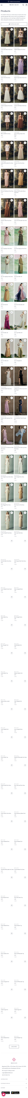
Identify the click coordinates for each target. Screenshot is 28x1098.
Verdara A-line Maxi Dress (19, 163)
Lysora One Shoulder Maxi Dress (20, 220)
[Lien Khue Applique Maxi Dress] (20, 236)
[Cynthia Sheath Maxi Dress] (7, 520)
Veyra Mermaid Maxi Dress (19, 785)
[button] (1, 4)
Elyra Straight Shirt (4, 645)
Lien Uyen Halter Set (18, 276)
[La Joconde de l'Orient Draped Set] (20, 405)
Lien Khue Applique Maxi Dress (20, 248)
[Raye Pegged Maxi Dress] (7, 492)
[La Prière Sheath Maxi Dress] (7, 376)
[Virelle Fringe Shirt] (20, 997)
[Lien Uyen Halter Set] (20, 264)
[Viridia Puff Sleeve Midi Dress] (7, 37)
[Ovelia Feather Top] (20, 913)
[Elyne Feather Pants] (7, 885)
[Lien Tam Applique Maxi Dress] (7, 264)
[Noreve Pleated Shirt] (20, 829)
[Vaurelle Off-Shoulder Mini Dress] (7, 857)
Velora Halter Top (4, 617)
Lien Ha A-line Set (4, 304)
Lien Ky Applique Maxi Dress (6, 248)
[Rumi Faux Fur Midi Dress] (20, 492)
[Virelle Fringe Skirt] (7, 997)
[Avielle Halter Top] (7, 660)
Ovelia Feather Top (18, 925)
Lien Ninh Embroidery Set (19, 304)
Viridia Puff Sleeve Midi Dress (6, 49)
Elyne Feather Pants (5, 897)
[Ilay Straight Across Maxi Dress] (7, 464)
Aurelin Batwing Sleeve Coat (19, 813)
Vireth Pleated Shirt (5, 729)
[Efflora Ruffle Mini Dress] (7, 121)
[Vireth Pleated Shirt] (7, 716)
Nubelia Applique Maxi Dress (6, 105)
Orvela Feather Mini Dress (19, 869)
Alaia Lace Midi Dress (18, 533)
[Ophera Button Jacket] (7, 688)
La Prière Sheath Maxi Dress (6, 388)
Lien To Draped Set (18, 360)
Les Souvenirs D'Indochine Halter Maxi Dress (7, 448)
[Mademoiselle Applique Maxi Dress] (7, 405)
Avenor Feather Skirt (5, 953)
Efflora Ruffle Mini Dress (5, 133)
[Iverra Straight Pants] (20, 716)
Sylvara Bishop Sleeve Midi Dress (19, 134)
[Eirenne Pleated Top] (20, 1025)
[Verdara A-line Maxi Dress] (20, 150)
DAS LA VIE (3, 587)
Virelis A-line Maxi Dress (5, 77)
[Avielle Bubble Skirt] (20, 632)
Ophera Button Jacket (5, 701)
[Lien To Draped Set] (20, 348)
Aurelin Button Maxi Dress (6, 813)
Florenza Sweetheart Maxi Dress (7, 191)
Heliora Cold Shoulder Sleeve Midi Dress (20, 191)
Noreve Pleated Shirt (18, 841)
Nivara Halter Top (4, 757)
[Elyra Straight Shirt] (7, 632)
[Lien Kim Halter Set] (7, 348)
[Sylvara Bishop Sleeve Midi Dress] (20, 121)
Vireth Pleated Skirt (18, 701)
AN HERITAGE (3, 387)
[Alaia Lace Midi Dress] (20, 520)
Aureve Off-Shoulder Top (19, 981)
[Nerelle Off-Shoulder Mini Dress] (20, 745)
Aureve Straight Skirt (5, 981)
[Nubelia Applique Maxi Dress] (7, 93)
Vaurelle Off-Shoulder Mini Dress (7, 869)
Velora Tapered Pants (18, 589)
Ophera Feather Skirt (18, 673)
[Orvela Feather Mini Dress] (20, 857)
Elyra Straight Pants (18, 617)
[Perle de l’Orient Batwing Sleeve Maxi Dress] (20, 435)
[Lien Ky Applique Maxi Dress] (7, 236)
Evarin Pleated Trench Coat (6, 589)
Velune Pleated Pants (5, 1037)
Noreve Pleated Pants (5, 841)
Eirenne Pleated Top (18, 1037)
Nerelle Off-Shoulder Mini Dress (20, 757)
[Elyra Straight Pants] (20, 604)
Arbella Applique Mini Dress (19, 49)
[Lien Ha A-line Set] (7, 292)
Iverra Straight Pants (18, 729)
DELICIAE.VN (3, 475)
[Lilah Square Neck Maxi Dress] (20, 548)
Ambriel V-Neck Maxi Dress (6, 220)
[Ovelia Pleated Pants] (7, 913)
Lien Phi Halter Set (4, 332)
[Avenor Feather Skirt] (7, 941)
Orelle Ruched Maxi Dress (6, 785)
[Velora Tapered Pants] (20, 576)
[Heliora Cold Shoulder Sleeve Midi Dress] (20, 178)
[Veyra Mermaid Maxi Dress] (20, 773)
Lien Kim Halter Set (4, 360)
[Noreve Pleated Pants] (7, 829)
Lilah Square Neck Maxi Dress (20, 561)
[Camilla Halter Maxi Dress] (7, 548)
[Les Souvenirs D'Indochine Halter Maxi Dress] (7, 435)
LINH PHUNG (3, 48)
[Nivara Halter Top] (7, 745)
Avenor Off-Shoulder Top (19, 953)
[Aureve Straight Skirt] (7, 969)
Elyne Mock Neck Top (18, 897)
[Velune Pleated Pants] (7, 1025)
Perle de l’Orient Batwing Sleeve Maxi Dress (20, 448)
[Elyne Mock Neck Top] (20, 885)
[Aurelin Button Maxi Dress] (7, 801)
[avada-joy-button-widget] (3, 1094)
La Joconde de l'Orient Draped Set (20, 418)
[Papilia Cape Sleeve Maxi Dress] (20, 65)
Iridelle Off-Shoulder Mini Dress (7, 163)
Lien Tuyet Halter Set (18, 332)
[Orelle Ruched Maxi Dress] (7, 773)
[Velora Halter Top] (7, 604)
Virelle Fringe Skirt (4, 1009)
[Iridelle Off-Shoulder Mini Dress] (7, 150)
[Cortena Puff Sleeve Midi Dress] (20, 93)
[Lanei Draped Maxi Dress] (20, 464)
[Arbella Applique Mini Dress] (20, 37)
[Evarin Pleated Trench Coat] (7, 576)
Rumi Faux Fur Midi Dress (19, 505)
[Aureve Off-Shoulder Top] (20, 969)
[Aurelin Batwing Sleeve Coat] (20, 801)
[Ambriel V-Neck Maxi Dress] (7, 208)
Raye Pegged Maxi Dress (6, 505)
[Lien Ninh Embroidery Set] (20, 292)
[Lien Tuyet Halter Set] (20, 320)
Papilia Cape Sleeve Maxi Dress (20, 77)
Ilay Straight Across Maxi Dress (7, 476)
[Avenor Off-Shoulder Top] (20, 941)
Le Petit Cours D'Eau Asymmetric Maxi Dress (20, 389)
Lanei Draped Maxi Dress (19, 476)
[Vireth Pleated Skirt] (20, 688)
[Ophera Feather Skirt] (20, 660)
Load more (14, 1046)
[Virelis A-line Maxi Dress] (7, 65)
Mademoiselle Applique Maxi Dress (6, 418)
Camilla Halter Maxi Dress (6, 561)
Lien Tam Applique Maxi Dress (7, 276)
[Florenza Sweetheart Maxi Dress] (7, 178)
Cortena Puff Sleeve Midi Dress (20, 105)
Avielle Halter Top (4, 673)
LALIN (2, 247)
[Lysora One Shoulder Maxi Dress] (20, 208)
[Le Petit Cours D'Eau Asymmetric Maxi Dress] (20, 376)
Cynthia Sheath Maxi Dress (6, 533)
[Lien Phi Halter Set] (7, 320)
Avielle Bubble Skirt (18, 645)
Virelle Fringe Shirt (17, 1009)
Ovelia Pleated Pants (5, 925)
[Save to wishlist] (11, 29)
